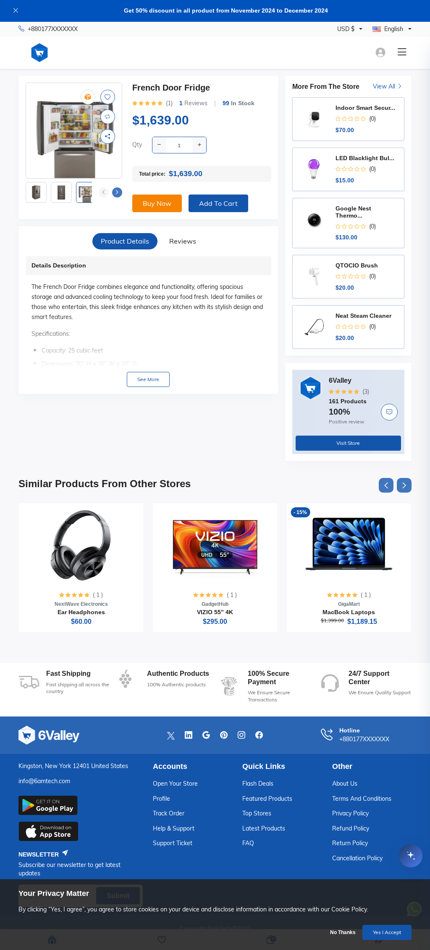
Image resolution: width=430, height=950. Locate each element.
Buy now (157, 203)
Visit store (348, 443)
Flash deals (257, 783)
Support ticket (172, 843)
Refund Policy (350, 828)
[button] (117, 192)
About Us (344, 783)
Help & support (173, 828)
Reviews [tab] (182, 241)
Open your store (175, 783)
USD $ (345, 29)
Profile (161, 798)
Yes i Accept (387, 932)
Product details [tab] (125, 241)
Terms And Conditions (361, 798)
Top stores (256, 813)
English (393, 29)
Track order (168, 813)
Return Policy (350, 843)
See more (148, 379)
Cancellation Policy (357, 858)
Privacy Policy (350, 813)
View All (385, 86)
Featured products (267, 798)
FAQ (248, 843)
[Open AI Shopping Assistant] (410, 855)
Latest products (263, 828)
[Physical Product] (88, 97)
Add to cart (218, 203)
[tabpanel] (148, 321)
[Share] (107, 136)
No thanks (343, 932)
